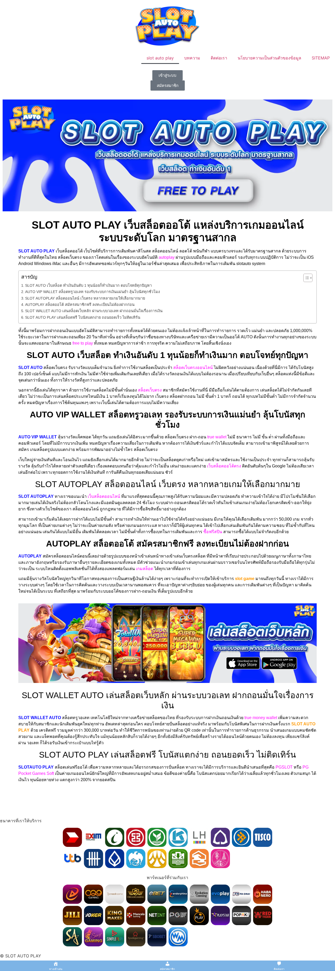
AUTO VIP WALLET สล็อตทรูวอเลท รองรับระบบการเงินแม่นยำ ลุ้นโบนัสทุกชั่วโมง (92, 292)
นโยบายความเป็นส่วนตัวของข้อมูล (269, 57)
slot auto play (160, 57)
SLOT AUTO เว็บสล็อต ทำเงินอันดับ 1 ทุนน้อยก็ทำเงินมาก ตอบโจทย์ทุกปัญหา (88, 285)
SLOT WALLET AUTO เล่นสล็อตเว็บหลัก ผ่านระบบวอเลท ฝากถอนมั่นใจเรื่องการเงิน (94, 311)
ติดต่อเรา (219, 57)
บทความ (192, 57)
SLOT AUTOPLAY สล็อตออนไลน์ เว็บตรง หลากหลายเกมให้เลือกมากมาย (85, 298)
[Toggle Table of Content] (305, 277)
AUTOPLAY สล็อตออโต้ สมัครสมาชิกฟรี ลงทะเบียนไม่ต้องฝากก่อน (80, 304)
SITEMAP (321, 57)
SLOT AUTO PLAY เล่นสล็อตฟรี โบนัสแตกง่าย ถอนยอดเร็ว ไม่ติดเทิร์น (82, 317)
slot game (244, 578)
